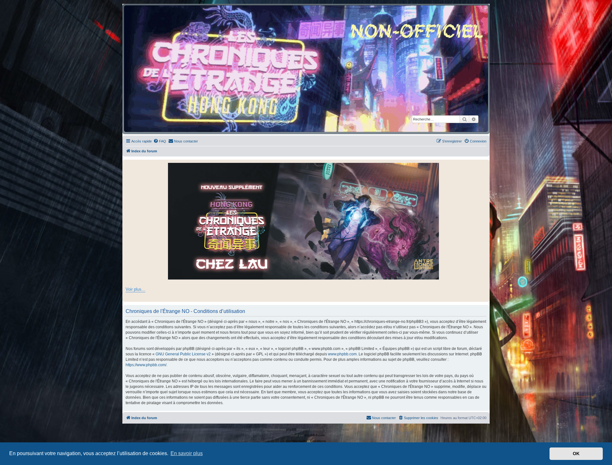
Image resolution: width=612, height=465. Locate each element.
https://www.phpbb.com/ (146, 365)
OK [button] (576, 453)
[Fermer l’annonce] (484, 165)
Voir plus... (135, 289)
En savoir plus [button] (187, 453)
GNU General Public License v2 (183, 354)
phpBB (291, 429)
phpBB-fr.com (314, 435)
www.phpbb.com (342, 354)
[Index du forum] (306, 68)
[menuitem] (159, 141)
